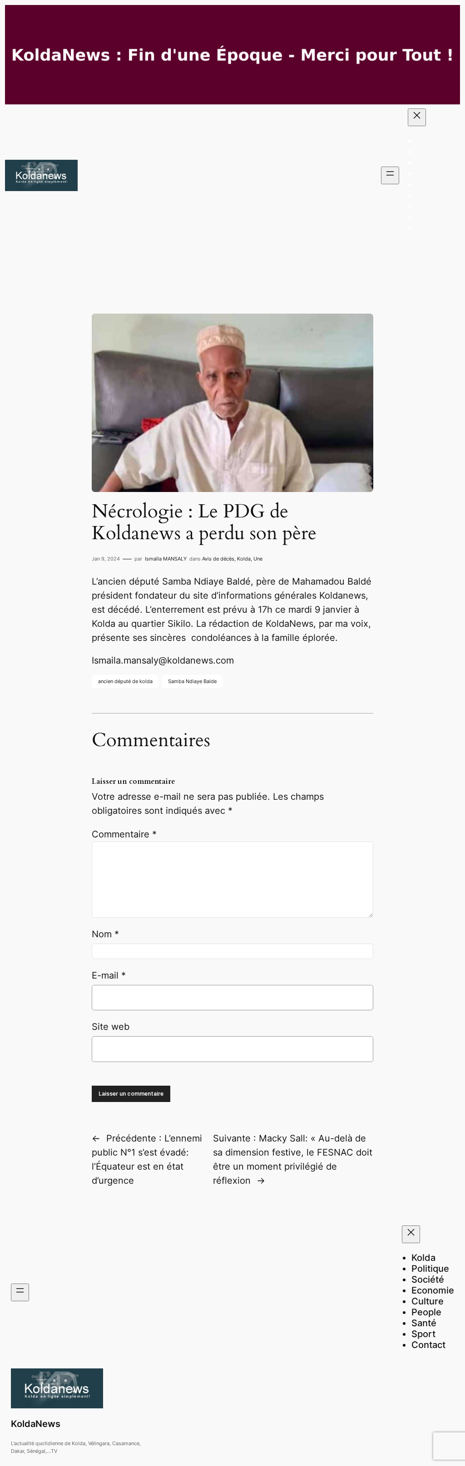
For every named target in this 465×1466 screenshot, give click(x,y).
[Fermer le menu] (417, 117)
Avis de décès (218, 559)
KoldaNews (35, 1423)
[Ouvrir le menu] (390, 175)
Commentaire (124, 834)
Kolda (244, 559)
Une (257, 559)
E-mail (109, 975)
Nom (105, 934)
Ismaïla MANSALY (166, 559)
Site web (110, 1026)
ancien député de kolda (125, 681)
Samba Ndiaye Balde (192, 681)
